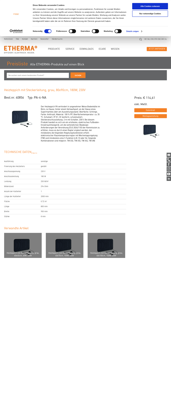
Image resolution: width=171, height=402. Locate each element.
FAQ (17, 39)
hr (162, 39)
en (152, 39)
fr (156, 39)
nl (149, 39)
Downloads (86, 49)
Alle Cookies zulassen (150, 6)
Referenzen (8, 39)
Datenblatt (150, 110)
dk (159, 39)
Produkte (54, 49)
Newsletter (44, 39)
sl (166, 39)
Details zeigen (132, 31)
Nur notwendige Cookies (150, 14)
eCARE (102, 49)
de (145, 39)
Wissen (115, 49)
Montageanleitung (150, 116)
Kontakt (25, 39)
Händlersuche (57, 39)
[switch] (72, 31)
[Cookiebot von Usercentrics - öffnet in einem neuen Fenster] (16, 31)
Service (69, 49)
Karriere (34, 39)
